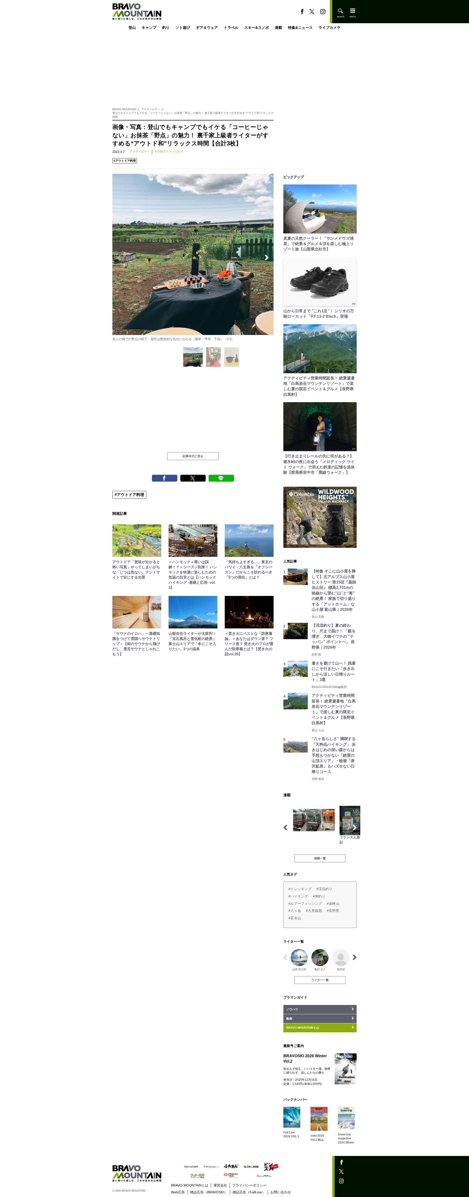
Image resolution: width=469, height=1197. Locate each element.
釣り (166, 27)
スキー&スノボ (256, 27)
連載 (278, 27)
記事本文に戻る (193, 456)
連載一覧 (320, 858)
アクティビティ (150, 109)
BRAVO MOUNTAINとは (189, 1185)
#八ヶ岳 (294, 911)
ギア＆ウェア (207, 27)
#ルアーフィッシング (305, 904)
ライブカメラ (330, 27)
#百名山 (294, 918)
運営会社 (220, 1185)
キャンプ (149, 27)
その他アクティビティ (168, 151)
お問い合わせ (280, 1192)
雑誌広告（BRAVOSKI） (208, 1192)
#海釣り (319, 896)
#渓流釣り (324, 889)
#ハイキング (298, 896)
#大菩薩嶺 (314, 911)
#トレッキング (299, 889)
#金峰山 (333, 904)
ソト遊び (182, 27)
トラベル (231, 27)
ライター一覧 (320, 980)
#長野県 (333, 911)
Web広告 (178, 1192)
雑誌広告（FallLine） (249, 1192)
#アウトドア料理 (125, 160)
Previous (119, 257)
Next (267, 257)
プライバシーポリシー (249, 1185)
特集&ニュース (300, 27)
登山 (132, 27)
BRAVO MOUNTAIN (124, 109)
